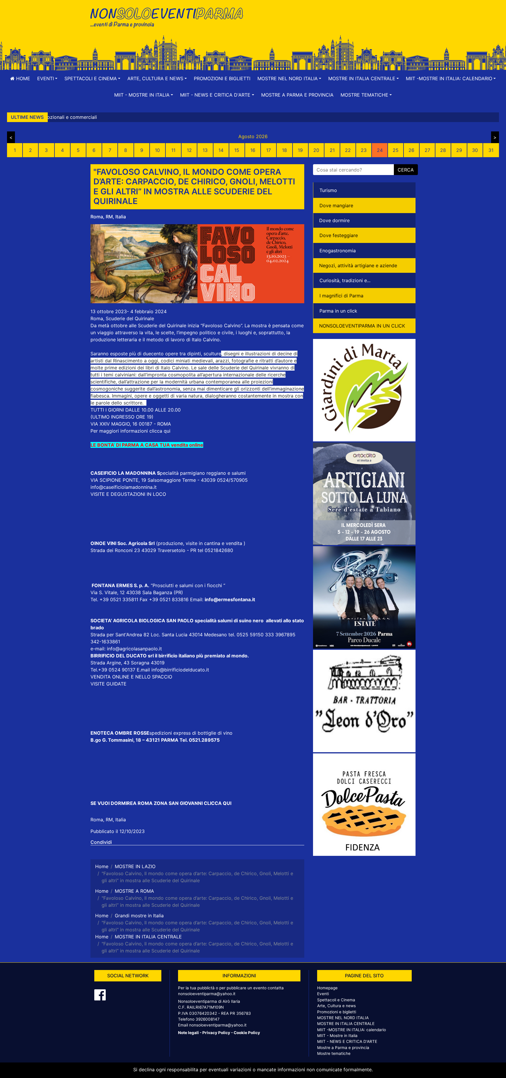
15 (236, 150)
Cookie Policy (247, 1032)
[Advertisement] (336, 23)
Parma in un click (338, 311)
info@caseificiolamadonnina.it (123, 487)
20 (316, 150)
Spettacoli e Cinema (336, 1000)
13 (205, 150)
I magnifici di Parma (341, 296)
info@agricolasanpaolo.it (134, 649)
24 (380, 150)
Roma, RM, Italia (108, 217)
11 (173, 150)
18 (284, 150)
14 (220, 150)
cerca (406, 170)
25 (396, 150)
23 (364, 150)
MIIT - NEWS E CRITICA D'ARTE (347, 1041)
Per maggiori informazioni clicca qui (130, 431)
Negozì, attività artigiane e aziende (358, 265)
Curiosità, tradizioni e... (344, 280)
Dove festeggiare (338, 235)
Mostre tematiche (334, 1053)
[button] (47, 78)
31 (490, 150)
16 (252, 150)
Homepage (327, 988)
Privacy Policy (216, 1032)
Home (22, 78)
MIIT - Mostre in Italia (337, 1035)
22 (348, 150)
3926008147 (208, 1019)
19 (300, 150)
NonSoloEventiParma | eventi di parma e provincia (169, 17)
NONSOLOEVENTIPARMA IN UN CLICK (362, 326)
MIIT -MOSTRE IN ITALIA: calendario (351, 1029)
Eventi (323, 993)
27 (427, 150)
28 (443, 150)
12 (189, 150)
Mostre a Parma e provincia (297, 95)
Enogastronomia (337, 250)
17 (268, 150)
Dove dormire (334, 220)
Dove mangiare (336, 205)
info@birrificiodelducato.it (180, 670)
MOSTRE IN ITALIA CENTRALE (346, 1023)
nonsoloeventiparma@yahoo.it (206, 993)
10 (157, 150)
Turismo (328, 190)
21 (332, 150)
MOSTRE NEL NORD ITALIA (343, 1017)
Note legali (188, 1032)
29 (459, 150)
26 (411, 150)
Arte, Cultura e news (336, 1005)
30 (475, 150)
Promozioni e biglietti (222, 78)
